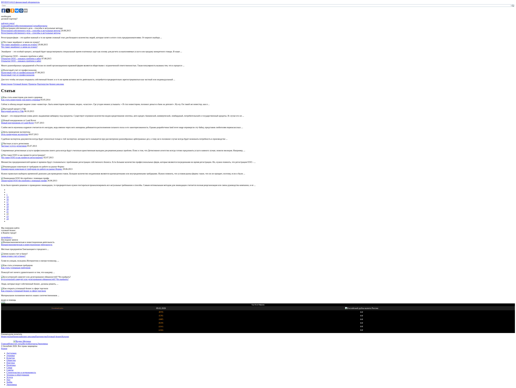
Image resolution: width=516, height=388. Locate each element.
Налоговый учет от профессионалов (17, 72)
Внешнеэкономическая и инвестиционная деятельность (26, 244)
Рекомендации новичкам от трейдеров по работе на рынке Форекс (31, 169)
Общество (11, 360)
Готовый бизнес (20, 84)
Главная (4, 26)
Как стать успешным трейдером (15, 268)
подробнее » (6, 237)
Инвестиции (7, 84)
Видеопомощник (24, 26)
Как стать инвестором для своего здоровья (20, 100)
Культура (10, 358)
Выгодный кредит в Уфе (12, 111)
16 (7, 199)
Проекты (32, 84)
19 (7, 207)
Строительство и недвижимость (21, 372)
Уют (8, 380)
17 (7, 202)
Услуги (9, 377)
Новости (12, 26)
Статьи (35, 26)
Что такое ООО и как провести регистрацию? (22, 157)
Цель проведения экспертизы (14, 134)
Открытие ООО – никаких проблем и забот (21, 58)
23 (7, 216)
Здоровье (10, 355)
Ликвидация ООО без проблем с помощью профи (24, 180)
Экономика (42, 344)
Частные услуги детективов (14, 146)
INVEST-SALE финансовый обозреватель (20, 2)
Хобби (9, 382)
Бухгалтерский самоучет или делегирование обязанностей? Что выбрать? (35, 279)
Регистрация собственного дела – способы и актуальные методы (30, 30)
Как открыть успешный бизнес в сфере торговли (23, 291)
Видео (25, 344)
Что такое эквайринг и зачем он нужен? (19, 44)
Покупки (10, 363)
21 (7, 211)
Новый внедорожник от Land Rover (17, 123)
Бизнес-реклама (56, 84)
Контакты (42, 26)
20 (7, 209)
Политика (11, 365)
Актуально (11, 353)
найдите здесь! (8, 23)
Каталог (65, 336)
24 (7, 219)
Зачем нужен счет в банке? (13, 256)
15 (7, 197)
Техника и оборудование (17, 375)
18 (7, 204)
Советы (9, 370)
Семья (9, 367)
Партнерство (43, 84)
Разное (4, 348)
